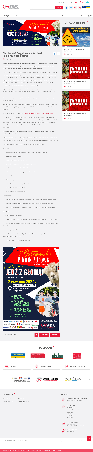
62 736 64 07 (72, 407)
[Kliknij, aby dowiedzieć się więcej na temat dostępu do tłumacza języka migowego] (80, 2)
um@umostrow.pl (75, 409)
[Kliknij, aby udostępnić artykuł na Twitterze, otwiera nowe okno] (58, 53)
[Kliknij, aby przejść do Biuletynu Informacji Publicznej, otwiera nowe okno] (80, 8)
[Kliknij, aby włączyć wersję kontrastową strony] (75, 2)
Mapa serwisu (6, 399)
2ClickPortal (81, 441)
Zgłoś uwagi (21, 399)
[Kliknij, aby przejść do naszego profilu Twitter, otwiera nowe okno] (71, 8)
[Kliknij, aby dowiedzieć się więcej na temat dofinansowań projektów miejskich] (84, 8)
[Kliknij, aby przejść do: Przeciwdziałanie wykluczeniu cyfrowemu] (83, 2)
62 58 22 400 (72, 405)
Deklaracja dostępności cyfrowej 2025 (23, 402)
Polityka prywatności (8, 401)
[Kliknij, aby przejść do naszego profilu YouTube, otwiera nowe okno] (75, 8)
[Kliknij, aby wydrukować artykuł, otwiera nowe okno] (36, 335)
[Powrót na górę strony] (89, 438)
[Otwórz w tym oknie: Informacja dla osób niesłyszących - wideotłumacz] (64, 432)
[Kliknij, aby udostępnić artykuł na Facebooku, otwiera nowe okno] (54, 53)
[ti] (71, 441)
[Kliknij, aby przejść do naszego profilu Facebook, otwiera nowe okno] (66, 8)
